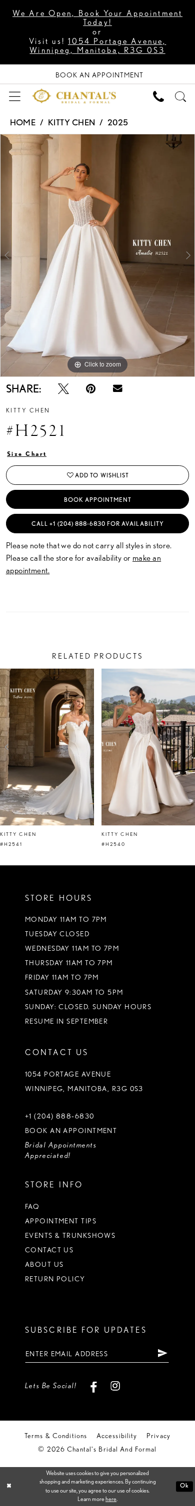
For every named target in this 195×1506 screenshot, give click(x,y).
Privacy (158, 1436)
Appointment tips (60, 1221)
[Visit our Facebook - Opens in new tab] (93, 1386)
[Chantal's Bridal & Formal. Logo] (74, 95)
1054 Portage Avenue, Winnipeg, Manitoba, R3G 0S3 (98, 45)
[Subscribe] (162, 1353)
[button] (15, 96)
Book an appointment (71, 1130)
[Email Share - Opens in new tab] (117, 388)
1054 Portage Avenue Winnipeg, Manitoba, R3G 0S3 (84, 1081)
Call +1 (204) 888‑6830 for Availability (98, 523)
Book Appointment (98, 499)
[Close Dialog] (9, 1486)
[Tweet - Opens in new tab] (63, 388)
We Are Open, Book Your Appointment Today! (97, 17)
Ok (184, 1486)
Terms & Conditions (55, 1436)
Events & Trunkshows (70, 1235)
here (111, 1499)
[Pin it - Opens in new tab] (91, 388)
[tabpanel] (97, 255)
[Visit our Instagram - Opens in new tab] (115, 1386)
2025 (118, 122)
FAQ (32, 1206)
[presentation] (47, 747)
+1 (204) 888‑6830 (59, 1116)
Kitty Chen (72, 122)
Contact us (49, 1250)
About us (44, 1264)
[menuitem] (15, 96)
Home (23, 122)
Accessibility (117, 1436)
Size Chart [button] (27, 453)
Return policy (55, 1279)
